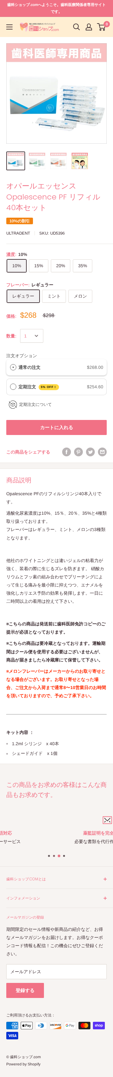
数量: (11, 335)
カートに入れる (56, 427)
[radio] (13, 367)
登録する (25, 990)
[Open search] (76, 27)
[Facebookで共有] (66, 452)
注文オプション (21, 355)
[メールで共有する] (102, 452)
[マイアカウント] (89, 27)
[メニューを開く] (9, 26)
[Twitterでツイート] (90, 452)
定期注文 (38, 386)
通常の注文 (29, 367)
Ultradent (18, 233)
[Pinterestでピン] (78, 452)
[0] (101, 27)
